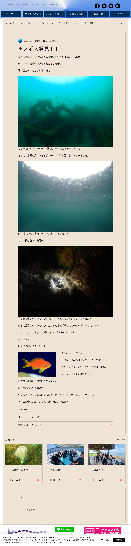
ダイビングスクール (45, 23)
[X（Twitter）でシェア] (25, 417)
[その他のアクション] (111, 40)
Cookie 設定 (105, 539)
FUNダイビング (25, 23)
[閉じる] (127, 539)
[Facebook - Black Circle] (97, 5)
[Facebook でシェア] (19, 417)
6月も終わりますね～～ (20, 469)
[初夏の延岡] (65, 454)
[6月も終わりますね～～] (23, 454)
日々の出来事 (63, 23)
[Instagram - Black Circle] (117, 5)
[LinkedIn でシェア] (32, 417)
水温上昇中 (97, 469)
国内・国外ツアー (92, 23)
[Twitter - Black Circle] (104, 5)
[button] (122, 23)
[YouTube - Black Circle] (110, 5)
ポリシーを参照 (56, 542)
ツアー (77, 23)
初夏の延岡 (56, 469)
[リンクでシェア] (38, 417)
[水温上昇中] (106, 454)
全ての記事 (9, 23)
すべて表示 (121, 439)
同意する (119, 539)
